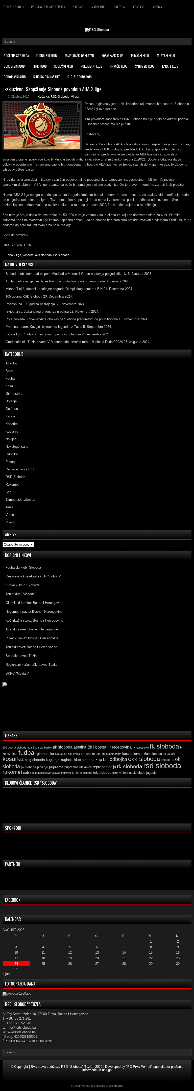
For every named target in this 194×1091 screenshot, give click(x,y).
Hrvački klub (119, 66)
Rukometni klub (91, 66)
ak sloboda (62, 747)
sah (26, 773)
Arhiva (157, 7)
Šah (8, 492)
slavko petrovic (61, 772)
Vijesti (75, 96)
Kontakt (139, 7)
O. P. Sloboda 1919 (79, 76)
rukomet (12, 772)
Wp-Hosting (116, 1085)
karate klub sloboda (147, 754)
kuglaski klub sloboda (77, 760)
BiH (90, 747)
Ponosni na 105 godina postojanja (30, 304)
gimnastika (45, 754)
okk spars (167, 760)
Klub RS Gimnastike (46, 76)
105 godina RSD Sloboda (24, 296)
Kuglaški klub (63, 66)
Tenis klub (39, 66)
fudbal (27, 752)
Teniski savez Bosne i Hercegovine (31, 647)
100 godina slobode (14, 747)
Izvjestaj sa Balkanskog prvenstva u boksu (37, 311)
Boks (9, 371)
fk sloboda (164, 746)
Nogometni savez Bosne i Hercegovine (34, 612)
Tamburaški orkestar (79, 55)
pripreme (56, 767)
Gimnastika (14, 393)
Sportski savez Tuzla (21, 656)
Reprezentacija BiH (20, 469)
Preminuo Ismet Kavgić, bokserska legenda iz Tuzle (44, 327)
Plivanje (11, 462)
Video (10, 515)
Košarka (43, 96)
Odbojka (12, 454)
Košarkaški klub (113, 55)
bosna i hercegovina (113, 747)
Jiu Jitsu (12, 409)
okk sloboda (43, 255)
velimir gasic (127, 773)
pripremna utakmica (78, 767)
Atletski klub (166, 55)
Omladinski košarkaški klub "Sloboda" (33, 576)
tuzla (115, 772)
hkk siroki (61, 753)
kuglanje (52, 760)
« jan (6, 974)
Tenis (9, 507)
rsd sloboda (61, 255)
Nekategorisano (17, 446)
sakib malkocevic (40, 772)
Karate (10, 416)
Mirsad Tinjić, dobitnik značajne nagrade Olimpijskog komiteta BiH (54, 289)
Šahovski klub (145, 66)
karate (127, 754)
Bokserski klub (14, 66)
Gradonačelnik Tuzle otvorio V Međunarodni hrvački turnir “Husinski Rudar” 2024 (64, 342)
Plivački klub (140, 55)
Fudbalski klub (46, 55)
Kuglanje (12, 431)
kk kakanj (169, 753)
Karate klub (170, 66)
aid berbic (46, 747)
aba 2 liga (14, 255)
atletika (80, 747)
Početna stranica (16, 55)
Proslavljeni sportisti (48, 6)
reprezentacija (104, 767)
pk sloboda (28, 767)
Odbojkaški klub (15, 76)
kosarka (28, 255)
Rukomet (12, 484)
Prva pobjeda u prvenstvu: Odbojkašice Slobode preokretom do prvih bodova (62, 319)
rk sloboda (129, 766)
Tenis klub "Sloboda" (21, 594)
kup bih (102, 759)
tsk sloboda (102, 772)
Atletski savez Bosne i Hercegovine (32, 629)
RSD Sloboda (14, 6)
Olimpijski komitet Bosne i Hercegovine (34, 603)
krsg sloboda (35, 760)
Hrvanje (11, 401)
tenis (75, 772)
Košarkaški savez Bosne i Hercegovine (34, 620)
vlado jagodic (147, 773)
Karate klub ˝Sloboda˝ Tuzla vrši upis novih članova (43, 334)
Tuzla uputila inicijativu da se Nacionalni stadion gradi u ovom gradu (55, 281)
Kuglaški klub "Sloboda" (23, 585)
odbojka (118, 759)
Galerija (119, 7)
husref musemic (94, 754)
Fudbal (10, 378)
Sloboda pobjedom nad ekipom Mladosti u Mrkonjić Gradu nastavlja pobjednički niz (66, 274)
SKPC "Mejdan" (17, 673)
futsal (10, 386)
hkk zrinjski (75, 753)
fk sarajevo (141, 747)
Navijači (78, 7)
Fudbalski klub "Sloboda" (24, 567)
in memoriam (113, 753)
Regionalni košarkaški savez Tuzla (31, 665)
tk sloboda (86, 772)
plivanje (42, 767)
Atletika (11, 363)
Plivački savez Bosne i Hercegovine (32, 638)
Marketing (98, 7)
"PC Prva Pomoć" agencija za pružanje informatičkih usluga (132, 1068)
